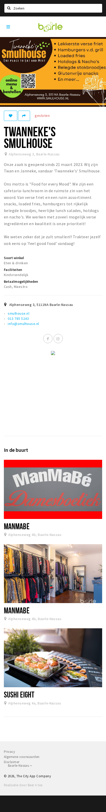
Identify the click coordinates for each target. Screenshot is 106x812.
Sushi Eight (19, 694)
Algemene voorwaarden (22, 757)
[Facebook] (47, 338)
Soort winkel (14, 257)
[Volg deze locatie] (10, 116)
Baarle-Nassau (19, 765)
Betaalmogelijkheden (21, 281)
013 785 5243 (18, 318)
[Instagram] (58, 338)
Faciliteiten (13, 269)
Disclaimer (12, 762)
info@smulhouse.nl (23, 323)
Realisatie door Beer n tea (23, 785)
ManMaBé (17, 526)
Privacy (9, 751)
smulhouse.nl (18, 313)
